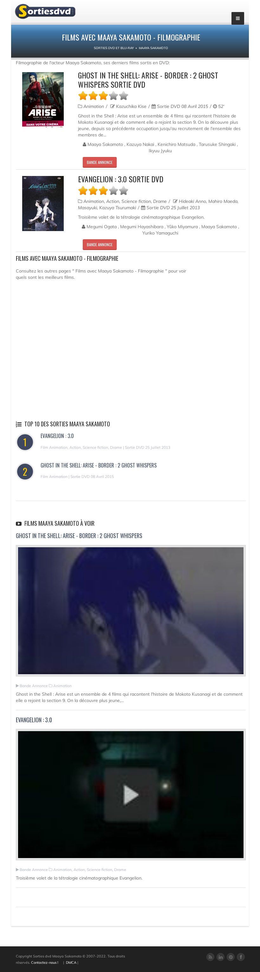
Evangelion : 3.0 (57, 436)
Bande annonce (100, 162)
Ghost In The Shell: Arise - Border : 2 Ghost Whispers (99, 465)
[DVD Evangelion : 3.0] (43, 203)
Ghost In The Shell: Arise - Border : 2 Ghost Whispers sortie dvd (148, 79)
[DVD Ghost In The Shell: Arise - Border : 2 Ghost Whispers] (43, 99)
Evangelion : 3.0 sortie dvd (120, 179)
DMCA (71, 962)
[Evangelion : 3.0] (131, 797)
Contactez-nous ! (44, 962)
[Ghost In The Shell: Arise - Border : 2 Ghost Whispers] (131, 613)
